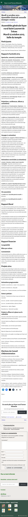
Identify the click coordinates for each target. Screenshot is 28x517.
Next (25, 12)
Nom (2, 451)
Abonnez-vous (22, 412)
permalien (19, 417)
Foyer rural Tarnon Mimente (13, 3)
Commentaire (4, 440)
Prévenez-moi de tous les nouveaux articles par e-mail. (14, 465)
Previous (3, 12)
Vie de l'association (10, 417)
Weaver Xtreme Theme (23, 515)
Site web (3, 457)
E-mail (3, 454)
